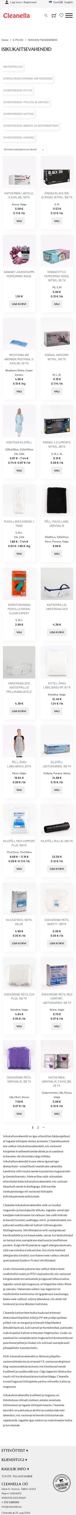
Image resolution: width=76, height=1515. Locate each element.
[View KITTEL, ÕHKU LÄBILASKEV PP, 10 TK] (57, 662)
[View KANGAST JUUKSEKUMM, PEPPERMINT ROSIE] (19, 250)
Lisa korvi (19, 304)
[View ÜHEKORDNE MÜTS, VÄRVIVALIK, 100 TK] (19, 1056)
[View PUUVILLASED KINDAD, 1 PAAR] (19, 500)
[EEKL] (62, 1483)
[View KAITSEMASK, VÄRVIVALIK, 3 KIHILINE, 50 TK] (57, 1056)
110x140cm (26, 449)
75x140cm (26, 852)
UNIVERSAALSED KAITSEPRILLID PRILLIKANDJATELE (19, 687)
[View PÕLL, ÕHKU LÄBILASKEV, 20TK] (19, 740)
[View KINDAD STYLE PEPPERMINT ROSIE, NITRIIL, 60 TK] (57, 250)
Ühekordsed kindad (18, 137)
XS (54, 287)
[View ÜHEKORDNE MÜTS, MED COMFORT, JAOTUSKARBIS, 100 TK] (57, 973)
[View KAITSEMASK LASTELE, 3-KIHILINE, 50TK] (19, 171)
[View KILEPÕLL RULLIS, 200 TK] (57, 819)
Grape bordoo (50, 1092)
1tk (16, 453)
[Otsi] (46, 15)
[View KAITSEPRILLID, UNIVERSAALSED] (57, 583)
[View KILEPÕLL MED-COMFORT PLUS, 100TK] (19, 819)
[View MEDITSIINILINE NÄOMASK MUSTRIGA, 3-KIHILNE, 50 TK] (19, 333)
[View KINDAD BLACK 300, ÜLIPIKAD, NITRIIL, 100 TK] (57, 171)
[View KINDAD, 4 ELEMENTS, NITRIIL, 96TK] (57, 421)
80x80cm (50, 537)
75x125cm (13, 852)
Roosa (15, 204)
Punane (56, 541)
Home (4, 39)
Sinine (66, 773)
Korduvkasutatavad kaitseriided (27, 78)
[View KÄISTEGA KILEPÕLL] (19, 421)
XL (59, 374)
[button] (38, 1450)
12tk (21, 537)
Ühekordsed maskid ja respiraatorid (31, 125)
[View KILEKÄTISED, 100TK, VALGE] (19, 898)
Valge (23, 204)
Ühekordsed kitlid (17, 90)
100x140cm (12, 449)
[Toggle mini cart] (54, 15)
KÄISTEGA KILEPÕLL (19, 442)
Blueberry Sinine (15, 370)
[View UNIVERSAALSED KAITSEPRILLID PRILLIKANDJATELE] (19, 662)
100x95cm (63, 537)
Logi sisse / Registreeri (23, 2)
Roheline (53, 694)
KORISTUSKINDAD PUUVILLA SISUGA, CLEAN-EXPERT (19, 609)
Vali (19, 221)
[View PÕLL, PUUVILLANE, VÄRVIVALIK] (57, 500)
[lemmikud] (62, 15)
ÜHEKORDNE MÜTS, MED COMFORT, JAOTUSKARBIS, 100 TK (57, 998)
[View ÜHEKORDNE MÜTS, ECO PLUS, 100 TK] (19, 973)
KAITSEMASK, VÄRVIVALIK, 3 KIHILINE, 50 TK (57, 1081)
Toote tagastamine (17, 1476)
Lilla (11, 1097)
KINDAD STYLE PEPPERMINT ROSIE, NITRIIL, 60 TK (57, 276)
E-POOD (18, 39)
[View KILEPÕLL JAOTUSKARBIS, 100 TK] (57, 740)
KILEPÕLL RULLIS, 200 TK (57, 841)
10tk (21, 453)
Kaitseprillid (13, 66)
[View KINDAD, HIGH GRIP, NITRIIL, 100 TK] (57, 333)
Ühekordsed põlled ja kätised (26, 102)
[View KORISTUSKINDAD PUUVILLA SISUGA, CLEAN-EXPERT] (19, 583)
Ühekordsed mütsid (18, 114)
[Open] (69, 15)
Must (48, 541)
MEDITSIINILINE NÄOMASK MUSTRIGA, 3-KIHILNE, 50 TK (19, 359)
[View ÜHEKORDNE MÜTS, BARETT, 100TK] (57, 898)
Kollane (48, 773)
